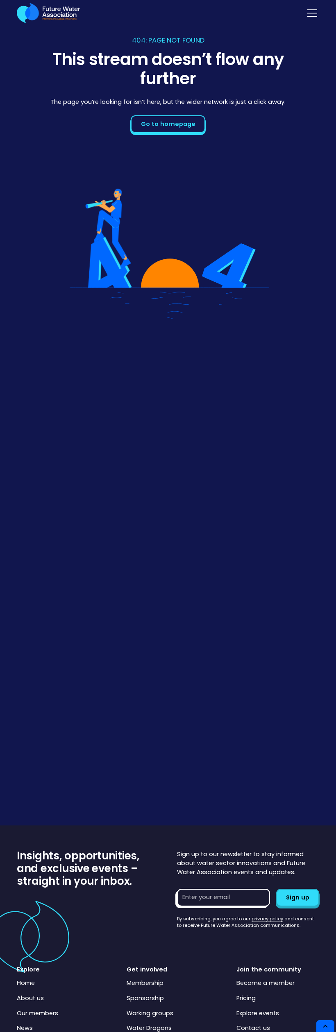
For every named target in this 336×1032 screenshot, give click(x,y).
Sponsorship (145, 998)
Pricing (246, 998)
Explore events (257, 1013)
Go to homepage (168, 124)
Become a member (265, 983)
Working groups (150, 1013)
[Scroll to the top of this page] (325, 1026)
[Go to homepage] (48, 13)
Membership (145, 983)
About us (30, 998)
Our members (37, 1013)
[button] (310, 13)
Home (26, 983)
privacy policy (267, 918)
